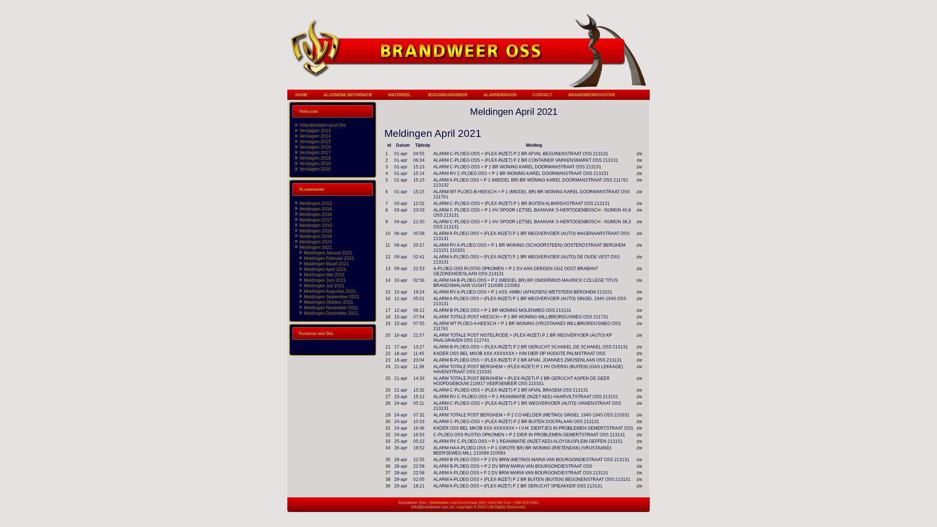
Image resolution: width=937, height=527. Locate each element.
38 (388, 479)
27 (388, 396)
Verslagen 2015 (315, 141)
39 (388, 486)
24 (388, 366)
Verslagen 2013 (315, 130)
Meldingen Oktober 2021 (328, 302)
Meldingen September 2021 (331, 296)
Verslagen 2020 (315, 169)
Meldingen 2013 (315, 203)
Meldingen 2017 (315, 220)
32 (388, 434)
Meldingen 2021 (315, 247)
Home (301, 95)
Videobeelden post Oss (322, 125)
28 (388, 403)
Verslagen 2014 (315, 136)
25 (388, 378)
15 (388, 292)
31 (388, 428)
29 (388, 415)
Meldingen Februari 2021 (329, 258)
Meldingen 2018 (315, 230)
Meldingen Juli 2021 (324, 285)
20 (388, 335)
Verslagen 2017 (315, 152)
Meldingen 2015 (315, 225)
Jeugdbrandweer (447, 95)
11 (387, 245)
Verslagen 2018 (315, 158)
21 (388, 347)
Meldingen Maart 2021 (326, 263)
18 (388, 316)
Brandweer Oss (412, 502)
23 (388, 360)
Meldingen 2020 (315, 241)
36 (388, 466)
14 (388, 280)
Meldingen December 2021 (331, 313)
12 (388, 256)
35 (388, 459)
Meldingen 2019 (315, 236)
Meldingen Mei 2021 (324, 274)
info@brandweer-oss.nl (432, 507)
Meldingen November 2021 (331, 307)
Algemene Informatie (348, 95)
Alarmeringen (500, 95)
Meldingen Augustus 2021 (330, 291)
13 (388, 268)
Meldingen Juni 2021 (325, 280)
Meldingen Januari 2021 (328, 252)
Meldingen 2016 (315, 214)
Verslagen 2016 (315, 147)
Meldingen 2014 (315, 209)
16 (388, 298)
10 (388, 233)
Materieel (399, 95)
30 (388, 421)
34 (388, 448)
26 (388, 390)
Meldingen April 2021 (325, 269)
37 (388, 472)
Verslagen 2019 (315, 163)
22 (388, 353)
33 (388, 441)
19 (388, 323)
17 (388, 310)
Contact (542, 95)
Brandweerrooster (591, 95)
